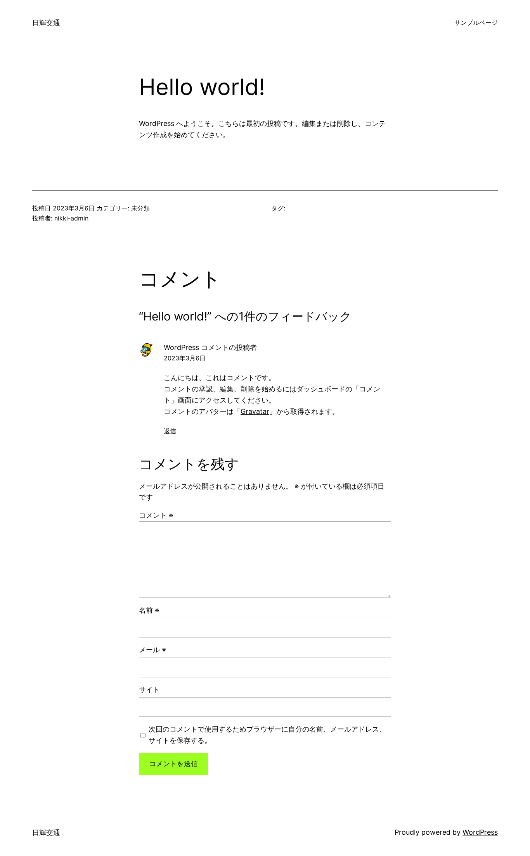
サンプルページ (476, 22)
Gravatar (255, 411)
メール (152, 650)
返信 (170, 431)
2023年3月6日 (185, 358)
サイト (149, 689)
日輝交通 (46, 23)
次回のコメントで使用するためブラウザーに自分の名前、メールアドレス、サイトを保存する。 (267, 734)
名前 (149, 610)
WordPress (480, 832)
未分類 (140, 208)
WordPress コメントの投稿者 (210, 347)
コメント (156, 515)
